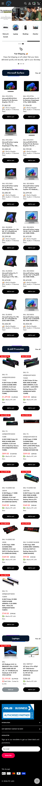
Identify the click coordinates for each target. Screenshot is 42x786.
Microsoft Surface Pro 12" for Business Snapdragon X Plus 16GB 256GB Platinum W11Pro (31, 100)
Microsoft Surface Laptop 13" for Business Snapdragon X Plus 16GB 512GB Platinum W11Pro (10, 187)
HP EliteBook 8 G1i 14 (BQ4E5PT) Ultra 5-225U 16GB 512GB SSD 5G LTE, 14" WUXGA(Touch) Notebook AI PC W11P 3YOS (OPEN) (10, 669)
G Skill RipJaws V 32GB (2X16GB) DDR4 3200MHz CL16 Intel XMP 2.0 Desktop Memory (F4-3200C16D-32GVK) (10, 497)
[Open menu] (3, 3)
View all (37, 73)
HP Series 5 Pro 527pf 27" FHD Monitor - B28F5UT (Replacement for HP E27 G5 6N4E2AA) (30, 670)
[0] (38, 3)
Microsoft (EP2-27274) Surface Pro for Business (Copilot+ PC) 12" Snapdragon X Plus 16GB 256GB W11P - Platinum (10, 100)
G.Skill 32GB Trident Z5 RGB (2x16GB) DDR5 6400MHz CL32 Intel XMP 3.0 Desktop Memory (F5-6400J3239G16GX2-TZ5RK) (10, 444)
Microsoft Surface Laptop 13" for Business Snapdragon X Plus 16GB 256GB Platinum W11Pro (10, 144)
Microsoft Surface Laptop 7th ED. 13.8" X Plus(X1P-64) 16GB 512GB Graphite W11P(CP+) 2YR (31, 275)
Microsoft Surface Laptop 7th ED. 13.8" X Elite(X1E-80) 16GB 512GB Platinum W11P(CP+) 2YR (31, 319)
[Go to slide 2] (21, 43)
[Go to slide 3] (23, 43)
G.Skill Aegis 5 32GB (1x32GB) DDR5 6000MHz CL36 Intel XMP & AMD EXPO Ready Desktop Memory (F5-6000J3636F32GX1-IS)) (31, 444)
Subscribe (8, 755)
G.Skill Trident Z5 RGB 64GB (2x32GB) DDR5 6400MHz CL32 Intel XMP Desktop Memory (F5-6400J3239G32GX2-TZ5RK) (10, 388)
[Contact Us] (34, 3)
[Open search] (25, 3)
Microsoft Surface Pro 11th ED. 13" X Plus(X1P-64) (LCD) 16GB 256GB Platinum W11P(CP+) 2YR (10, 231)
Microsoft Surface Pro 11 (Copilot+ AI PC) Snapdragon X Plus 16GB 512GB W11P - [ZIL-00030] (10, 275)
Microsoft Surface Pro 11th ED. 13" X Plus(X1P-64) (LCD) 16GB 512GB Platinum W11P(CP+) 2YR (10, 319)
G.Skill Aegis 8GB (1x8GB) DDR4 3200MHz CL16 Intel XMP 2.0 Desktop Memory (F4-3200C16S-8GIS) (31, 549)
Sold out (10, 690)
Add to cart (10, 117)
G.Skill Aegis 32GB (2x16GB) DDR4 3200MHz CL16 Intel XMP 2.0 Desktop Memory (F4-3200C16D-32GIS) (10, 549)
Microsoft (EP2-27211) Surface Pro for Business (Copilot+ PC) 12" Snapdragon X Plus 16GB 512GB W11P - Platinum (31, 144)
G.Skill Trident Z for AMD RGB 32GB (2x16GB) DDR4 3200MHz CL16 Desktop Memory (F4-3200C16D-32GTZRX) (31, 497)
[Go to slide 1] (19, 43)
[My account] (30, 3)
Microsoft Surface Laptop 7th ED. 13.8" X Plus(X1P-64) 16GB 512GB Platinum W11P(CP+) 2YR (31, 231)
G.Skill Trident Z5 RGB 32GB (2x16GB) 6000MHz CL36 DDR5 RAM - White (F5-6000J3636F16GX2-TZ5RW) (9, 604)
